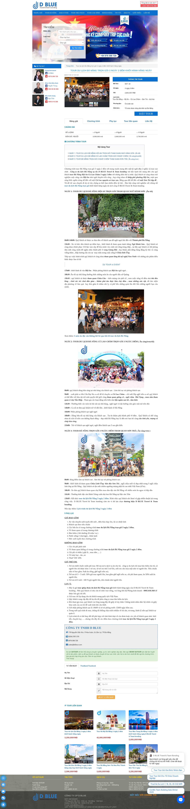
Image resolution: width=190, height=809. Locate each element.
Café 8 (67, 785)
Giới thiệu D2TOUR (38, 781)
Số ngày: (116, 86)
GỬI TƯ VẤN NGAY (107, 695)
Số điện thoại (70, 676)
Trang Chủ (38, 13)
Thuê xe (99, 785)
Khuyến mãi (68, 783)
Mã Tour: (116, 82)
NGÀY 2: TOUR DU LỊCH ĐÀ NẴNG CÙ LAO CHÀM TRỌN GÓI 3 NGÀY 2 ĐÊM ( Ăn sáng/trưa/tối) (105, 154)
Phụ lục (113, 119)
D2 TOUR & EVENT (111, 262)
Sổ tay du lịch (69, 781)
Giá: (114, 91)
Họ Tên (67, 671)
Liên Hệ (147, 13)
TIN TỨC (118, 13)
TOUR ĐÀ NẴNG (51, 13)
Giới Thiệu (137, 13)
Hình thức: (116, 106)
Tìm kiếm (78, 46)
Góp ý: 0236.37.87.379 (136, 787)
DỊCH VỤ (127, 13)
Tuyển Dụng (36, 783)
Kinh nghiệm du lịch (71, 787)
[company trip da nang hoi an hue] (95, 37)
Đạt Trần (51, 96)
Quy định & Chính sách (39, 787)
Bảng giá (73, 119)
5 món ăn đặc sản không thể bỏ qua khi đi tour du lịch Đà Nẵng (101, 334)
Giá (44, 40)
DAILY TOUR (63, 13)
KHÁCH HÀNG (107, 13)
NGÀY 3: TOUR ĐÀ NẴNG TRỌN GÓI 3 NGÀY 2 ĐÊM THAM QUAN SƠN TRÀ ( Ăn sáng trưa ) (104, 157)
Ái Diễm (51, 71)
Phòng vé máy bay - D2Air (105, 781)
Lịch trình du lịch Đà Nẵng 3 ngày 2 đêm (94, 507)
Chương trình (93, 119)
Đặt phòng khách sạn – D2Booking (108, 783)
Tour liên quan (131, 119)
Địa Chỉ (67, 681)
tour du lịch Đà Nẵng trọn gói (77, 184)
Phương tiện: (117, 102)
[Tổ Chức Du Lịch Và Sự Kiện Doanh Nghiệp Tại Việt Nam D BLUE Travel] (46, 5)
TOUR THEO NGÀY (78, 13)
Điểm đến (47, 29)
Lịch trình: (116, 95)
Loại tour (46, 34)
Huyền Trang (52, 84)
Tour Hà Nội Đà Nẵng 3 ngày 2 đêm (110, 729)
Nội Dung (68, 687)
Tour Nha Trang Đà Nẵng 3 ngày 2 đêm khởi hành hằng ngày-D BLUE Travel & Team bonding (143, 732)
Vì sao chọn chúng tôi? (39, 785)
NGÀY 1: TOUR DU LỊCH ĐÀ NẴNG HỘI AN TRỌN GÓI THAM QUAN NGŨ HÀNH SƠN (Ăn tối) (105, 151)
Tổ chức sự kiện (102, 787)
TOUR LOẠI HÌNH (93, 13)
